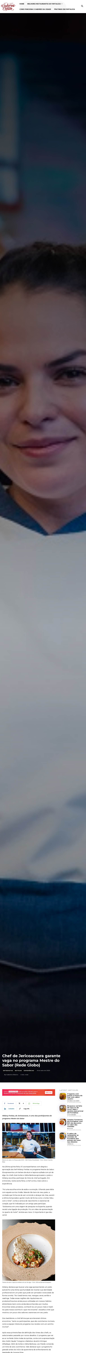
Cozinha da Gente (73, 1100)
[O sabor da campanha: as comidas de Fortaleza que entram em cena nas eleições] (63, 1136)
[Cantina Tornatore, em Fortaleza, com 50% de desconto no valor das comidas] (63, 1122)
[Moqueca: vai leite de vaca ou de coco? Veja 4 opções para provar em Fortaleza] (63, 1108)
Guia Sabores (71, 1114)
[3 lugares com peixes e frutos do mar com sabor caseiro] (63, 1096)
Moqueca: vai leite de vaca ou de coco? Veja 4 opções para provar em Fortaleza (75, 1109)
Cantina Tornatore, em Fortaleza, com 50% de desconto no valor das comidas (75, 1123)
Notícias (18, 1070)
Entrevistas (8, 1070)
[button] (82, 6)
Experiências (29, 1070)
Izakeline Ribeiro (12, 1074)
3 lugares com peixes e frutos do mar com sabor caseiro (74, 1096)
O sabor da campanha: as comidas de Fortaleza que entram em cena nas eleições (74, 1138)
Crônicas (70, 1144)
